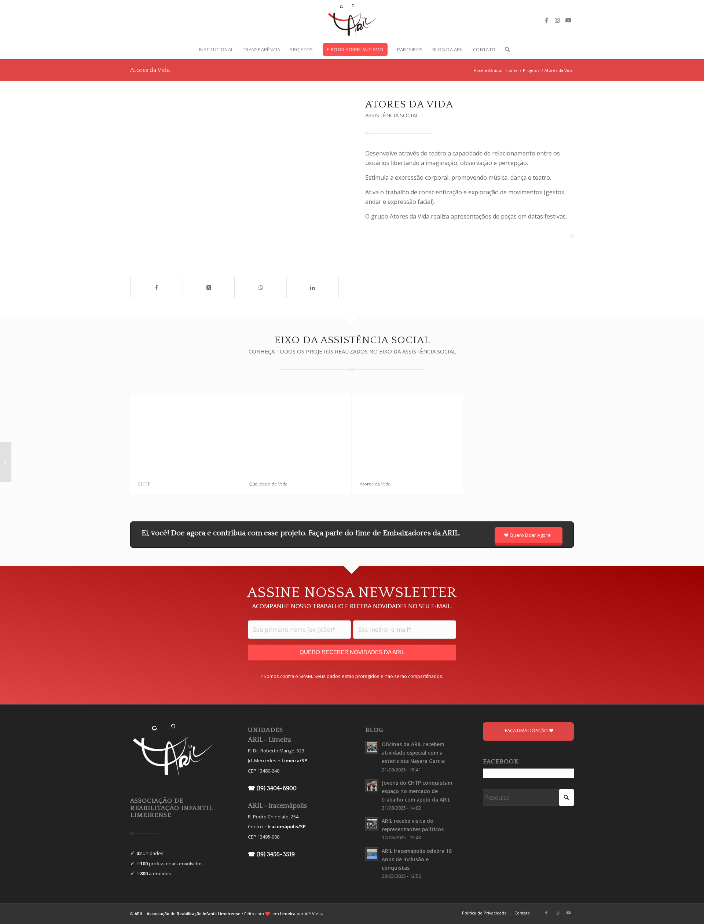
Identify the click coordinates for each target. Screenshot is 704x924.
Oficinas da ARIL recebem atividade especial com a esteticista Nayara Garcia (413, 752)
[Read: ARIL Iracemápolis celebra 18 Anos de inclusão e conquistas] (371, 854)
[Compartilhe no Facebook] (157, 287)
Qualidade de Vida (268, 484)
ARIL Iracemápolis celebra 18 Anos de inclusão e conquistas (417, 859)
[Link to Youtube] (568, 20)
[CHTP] (185, 434)
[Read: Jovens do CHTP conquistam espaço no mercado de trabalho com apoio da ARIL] (371, 785)
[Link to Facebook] (546, 20)
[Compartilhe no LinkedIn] (312, 287)
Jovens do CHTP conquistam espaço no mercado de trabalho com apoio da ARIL (417, 791)
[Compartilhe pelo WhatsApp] (260, 287)
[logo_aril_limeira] (352, 20)
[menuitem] (216, 49)
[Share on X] (209, 287)
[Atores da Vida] (407, 434)
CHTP (144, 484)
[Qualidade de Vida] (296, 434)
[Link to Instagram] (557, 20)
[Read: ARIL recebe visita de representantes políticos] (371, 823)
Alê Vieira (314, 913)
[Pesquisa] (505, 49)
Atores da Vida (150, 70)
